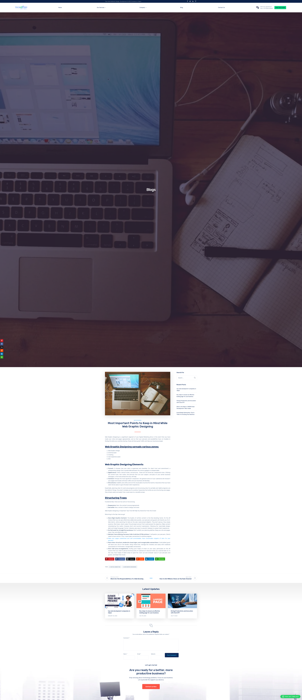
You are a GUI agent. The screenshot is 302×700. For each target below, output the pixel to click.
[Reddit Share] (1, 350)
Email (139, 654)
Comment (126, 638)
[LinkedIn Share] (1, 353)
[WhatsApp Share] (1, 357)
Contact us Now (151, 686)
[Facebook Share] (1, 343)
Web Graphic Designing (130, 566)
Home (60, 7)
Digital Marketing (115, 566)
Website (153, 654)
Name (125, 654)
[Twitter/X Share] (1, 347)
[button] (2, 360)
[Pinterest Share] (1, 340)
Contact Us (221, 7)
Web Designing (137, 420)
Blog (181, 7)
